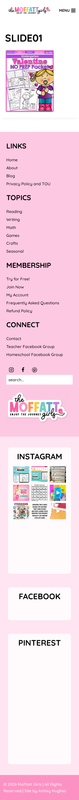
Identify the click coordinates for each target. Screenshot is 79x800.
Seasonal (15, 251)
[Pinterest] (34, 370)
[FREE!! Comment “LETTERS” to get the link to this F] (58, 474)
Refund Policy (19, 310)
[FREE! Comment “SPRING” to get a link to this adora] (21, 511)
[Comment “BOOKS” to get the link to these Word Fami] (58, 493)
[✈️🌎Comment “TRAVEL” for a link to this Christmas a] (58, 511)
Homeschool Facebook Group (34, 354)
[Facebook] (23, 370)
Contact (13, 338)
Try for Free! (18, 278)
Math (11, 227)
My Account (17, 294)
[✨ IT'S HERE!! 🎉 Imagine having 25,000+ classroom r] (21, 474)
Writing (13, 219)
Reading (14, 211)
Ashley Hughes (52, 790)
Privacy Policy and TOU (28, 183)
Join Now (15, 286)
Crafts (12, 243)
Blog (10, 175)
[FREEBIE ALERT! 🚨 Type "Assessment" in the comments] (39, 493)
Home (12, 159)
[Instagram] (11, 370)
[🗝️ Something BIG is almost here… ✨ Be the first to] (21, 493)
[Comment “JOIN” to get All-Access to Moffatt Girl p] (39, 474)
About (12, 167)
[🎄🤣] (39, 511)
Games (12, 235)
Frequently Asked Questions (32, 302)
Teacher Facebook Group (30, 346)
